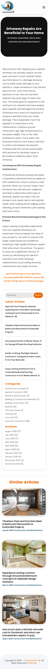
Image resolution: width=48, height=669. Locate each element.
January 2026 (11, 456)
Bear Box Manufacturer (15, 395)
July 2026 (9, 435)
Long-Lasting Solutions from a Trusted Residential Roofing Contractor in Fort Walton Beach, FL (22, 372)
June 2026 (10, 438)
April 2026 (9, 445)
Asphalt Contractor (14, 392)
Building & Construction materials (20, 399)
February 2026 (11, 453)
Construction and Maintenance (24, 42)
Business (9, 406)
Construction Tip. (32, 660)
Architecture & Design (15, 388)
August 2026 (11, 431)
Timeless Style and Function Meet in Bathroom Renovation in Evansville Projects (22, 328)
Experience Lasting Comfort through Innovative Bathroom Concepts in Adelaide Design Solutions (19, 577)
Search (38, 295)
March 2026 (10, 449)
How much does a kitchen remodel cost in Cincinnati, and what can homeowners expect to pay (22, 632)
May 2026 (9, 442)
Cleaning (9, 414)
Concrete (9, 417)
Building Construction (15, 403)
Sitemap (32, 663)
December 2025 (12, 460)
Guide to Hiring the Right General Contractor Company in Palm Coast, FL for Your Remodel (23, 356)
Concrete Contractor (15, 421)
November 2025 (12, 464)
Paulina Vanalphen (19, 38)
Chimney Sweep (12, 410)
